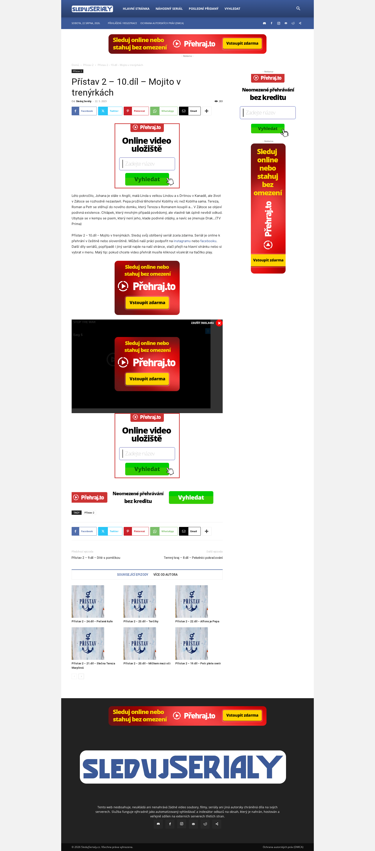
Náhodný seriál (169, 9)
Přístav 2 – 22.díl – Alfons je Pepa (197, 621)
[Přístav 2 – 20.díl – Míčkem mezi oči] (147, 643)
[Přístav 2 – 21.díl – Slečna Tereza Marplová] (95, 643)
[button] (298, 9)
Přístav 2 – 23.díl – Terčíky (140, 621)
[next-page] (81, 676)
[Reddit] (293, 23)
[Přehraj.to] (187, 44)
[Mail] (286, 23)
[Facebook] (271, 23)
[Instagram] (278, 23)
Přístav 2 (88, 65)
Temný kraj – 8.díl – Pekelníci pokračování (193, 558)
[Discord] (264, 23)
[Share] (300, 23)
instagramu (182, 241)
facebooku (208, 241)
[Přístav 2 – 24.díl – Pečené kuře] (95, 601)
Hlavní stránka (136, 9)
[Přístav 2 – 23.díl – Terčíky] (147, 601)
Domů (75, 65)
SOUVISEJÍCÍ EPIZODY (132, 574)
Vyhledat (232, 9)
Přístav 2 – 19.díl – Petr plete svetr (198, 663)
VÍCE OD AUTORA (165, 574)
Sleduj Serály (83, 101)
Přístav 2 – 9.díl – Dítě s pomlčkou (96, 558)
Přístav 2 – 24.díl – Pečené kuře (92, 621)
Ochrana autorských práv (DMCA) (162, 23)
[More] (207, 111)
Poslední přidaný (204, 9)
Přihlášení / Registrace (122, 23)
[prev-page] (74, 676)
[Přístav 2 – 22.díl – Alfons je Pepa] (199, 601)
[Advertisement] (268, 301)
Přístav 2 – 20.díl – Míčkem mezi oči (146, 663)
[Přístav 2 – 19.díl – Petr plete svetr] (199, 643)
